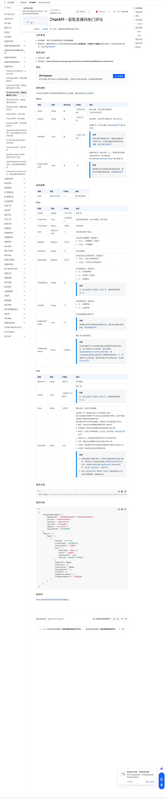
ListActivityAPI (112, 125)
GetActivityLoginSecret (100, 464)
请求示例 (138, 39)
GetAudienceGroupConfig (101, 158)
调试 (137, 16)
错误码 (54, 599)
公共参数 (88, 93)
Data (58, 196)
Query (139, 24)
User (53, 233)
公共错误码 (43, 599)
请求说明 (138, 12)
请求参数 (138, 20)
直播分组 (118, 172)
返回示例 (138, 43)
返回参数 (138, 28)
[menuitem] (15, 14)
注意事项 (138, 8)
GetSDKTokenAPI (111, 461)
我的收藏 (125, 12)
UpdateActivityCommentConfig (91, 351)
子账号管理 (49, 46)
